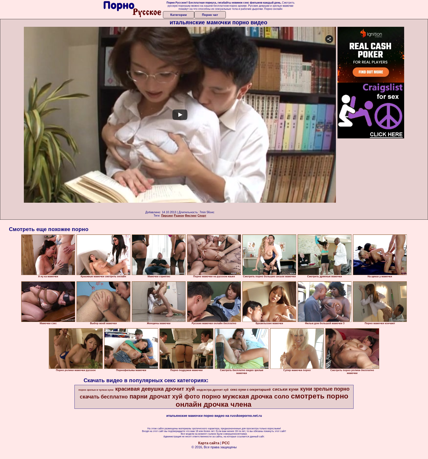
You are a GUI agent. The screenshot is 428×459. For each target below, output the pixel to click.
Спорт (202, 215)
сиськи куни (285, 389)
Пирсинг (167, 215)
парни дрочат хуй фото (165, 396)
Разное (179, 215)
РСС (226, 443)
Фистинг (191, 215)
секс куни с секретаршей (250, 389)
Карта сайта (208, 443)
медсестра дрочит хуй (212, 389)
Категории (178, 15)
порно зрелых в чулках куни (95, 389)
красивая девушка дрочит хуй (155, 389)
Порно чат (210, 15)
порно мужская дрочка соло (245, 396)
